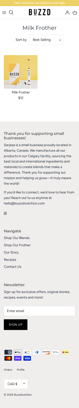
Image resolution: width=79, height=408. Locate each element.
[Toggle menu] (4, 12)
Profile (21, 369)
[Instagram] (5, 213)
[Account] (66, 12)
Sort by (21, 40)
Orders (8, 369)
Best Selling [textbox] (42, 40)
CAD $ (12, 384)
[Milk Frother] (21, 72)
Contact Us (12, 267)
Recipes (10, 260)
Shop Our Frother (17, 245)
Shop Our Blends (17, 238)
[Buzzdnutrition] (40, 12)
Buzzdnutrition (23, 394)
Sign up (15, 324)
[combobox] (46, 40)
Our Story (11, 252)
